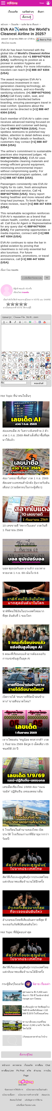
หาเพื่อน (39, 1065)
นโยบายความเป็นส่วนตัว (36, 1090)
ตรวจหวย (17, 1065)
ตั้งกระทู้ (26, 17)
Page (26, 1075)
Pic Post (20, 1071)
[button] (4, 322)
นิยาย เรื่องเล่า (41, 983)
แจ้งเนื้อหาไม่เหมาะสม (26, 1105)
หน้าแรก (4, 24)
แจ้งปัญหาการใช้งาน (33, 1100)
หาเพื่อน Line (7, 1071)
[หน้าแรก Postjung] (12, 3)
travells (13, 43)
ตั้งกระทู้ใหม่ (26, 1054)
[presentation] (4, 322)
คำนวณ (37, 1071)
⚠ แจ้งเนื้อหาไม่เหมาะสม (32, 278)
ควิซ (29, 1071)
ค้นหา (41, 11)
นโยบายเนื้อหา (8, 1095)
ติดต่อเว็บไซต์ (16, 1100)
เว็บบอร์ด (13, 11)
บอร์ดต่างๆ (28, 11)
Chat (47, 1065)
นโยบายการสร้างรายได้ (28, 1095)
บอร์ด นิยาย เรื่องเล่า (30, 24)
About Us (46, 1095)
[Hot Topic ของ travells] (7, 296)
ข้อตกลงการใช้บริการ (14, 1090)
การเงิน (47, 1071)
